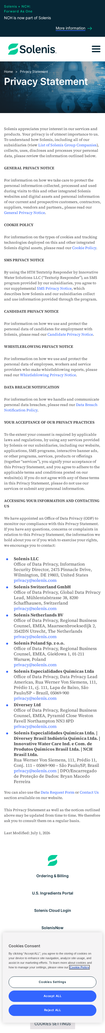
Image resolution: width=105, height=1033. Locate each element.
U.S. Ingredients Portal (52, 893)
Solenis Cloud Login (52, 910)
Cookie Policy (84, 247)
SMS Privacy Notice (54, 288)
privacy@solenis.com (35, 580)
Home (8, 72)
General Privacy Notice (24, 212)
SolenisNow (52, 927)
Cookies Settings (52, 1023)
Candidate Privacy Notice (70, 334)
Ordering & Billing (52, 875)
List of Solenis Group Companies (67, 145)
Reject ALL (52, 1010)
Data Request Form (57, 792)
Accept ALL (53, 996)
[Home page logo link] (53, 860)
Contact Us (89, 792)
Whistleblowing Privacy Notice (48, 375)
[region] (53, 977)
